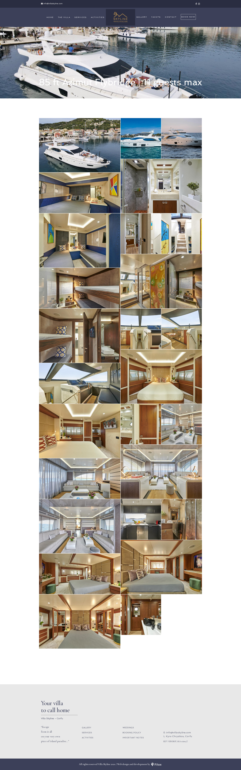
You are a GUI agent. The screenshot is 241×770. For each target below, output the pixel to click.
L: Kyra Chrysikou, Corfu (177, 736)
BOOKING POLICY (132, 733)
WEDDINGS (128, 728)
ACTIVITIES (98, 17)
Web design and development (132, 764)
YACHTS (156, 17)
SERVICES (80, 17)
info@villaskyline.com (53, 3)
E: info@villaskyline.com (177, 732)
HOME (50, 17)
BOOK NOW (188, 17)
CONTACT (171, 17)
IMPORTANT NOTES (133, 738)
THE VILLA (64, 17)
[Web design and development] (156, 764)
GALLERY (141, 17)
